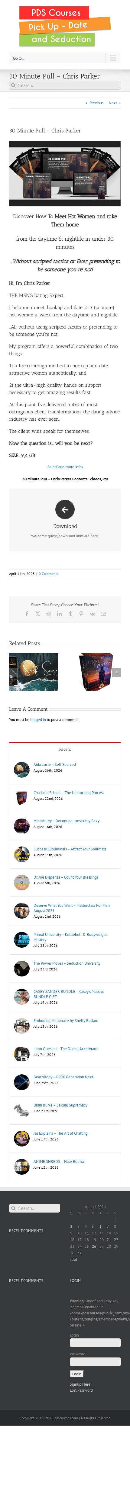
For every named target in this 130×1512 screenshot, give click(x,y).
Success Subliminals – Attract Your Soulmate (70, 849)
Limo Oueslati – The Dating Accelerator (66, 1048)
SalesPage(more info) (65, 466)
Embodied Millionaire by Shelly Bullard (66, 1020)
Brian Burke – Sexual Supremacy (60, 1105)
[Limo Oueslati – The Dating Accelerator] (22, 1049)
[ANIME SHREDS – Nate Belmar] (22, 1161)
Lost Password (81, 1390)
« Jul (73, 1259)
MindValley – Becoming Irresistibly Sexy (66, 820)
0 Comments (48, 573)
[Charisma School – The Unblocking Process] (22, 793)
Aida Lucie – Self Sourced (55, 764)
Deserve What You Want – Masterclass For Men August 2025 (72, 908)
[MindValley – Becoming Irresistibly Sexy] (22, 821)
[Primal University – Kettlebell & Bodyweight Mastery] (22, 934)
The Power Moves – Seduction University (67, 963)
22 (116, 1239)
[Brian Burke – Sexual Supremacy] (22, 1105)
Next (113, 102)
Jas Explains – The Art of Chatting (61, 1133)
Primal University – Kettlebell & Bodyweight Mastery (70, 937)
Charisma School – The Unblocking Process (69, 792)
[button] (13, 672)
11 (87, 1233)
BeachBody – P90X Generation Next (63, 1077)
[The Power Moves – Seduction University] (22, 963)
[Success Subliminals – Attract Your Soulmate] (22, 849)
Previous (96, 102)
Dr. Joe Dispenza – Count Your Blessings (66, 877)
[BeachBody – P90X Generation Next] (22, 1077)
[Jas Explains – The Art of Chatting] (22, 1133)
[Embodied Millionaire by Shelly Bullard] (22, 1020)
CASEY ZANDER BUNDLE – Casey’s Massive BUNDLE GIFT (69, 994)
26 (94, 1246)
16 (72, 1239)
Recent (65, 749)
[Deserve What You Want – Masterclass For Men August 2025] (22, 905)
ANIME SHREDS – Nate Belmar (59, 1161)
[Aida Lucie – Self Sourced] (22, 764)
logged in (38, 719)
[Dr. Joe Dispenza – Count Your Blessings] (22, 877)
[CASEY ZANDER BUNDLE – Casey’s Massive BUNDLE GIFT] (22, 991)
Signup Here (80, 1384)
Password (77, 1354)
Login (74, 1335)
